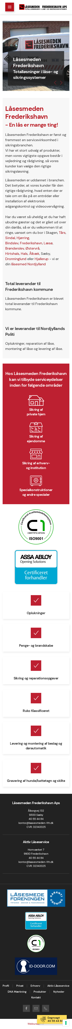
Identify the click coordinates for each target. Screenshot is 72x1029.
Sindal (10, 238)
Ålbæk (34, 253)
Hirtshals (12, 253)
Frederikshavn (31, 243)
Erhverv (35, 986)
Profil (6, 986)
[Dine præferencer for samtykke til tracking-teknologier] (66, 1023)
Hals (24, 253)
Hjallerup (42, 259)
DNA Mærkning (17, 991)
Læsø (48, 243)
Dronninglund (15, 259)
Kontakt (36, 997)
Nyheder (58, 991)
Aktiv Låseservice (58, 986)
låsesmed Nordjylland (28, 264)
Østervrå (32, 248)
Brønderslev (14, 248)
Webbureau (34, 1023)
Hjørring (23, 238)
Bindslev (11, 243)
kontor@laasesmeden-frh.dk (36, 823)
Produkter (40, 991)
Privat (19, 986)
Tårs (62, 232)
